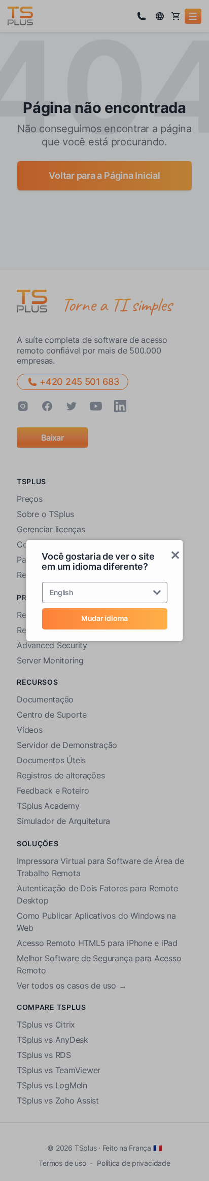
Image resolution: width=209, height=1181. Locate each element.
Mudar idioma (104, 618)
